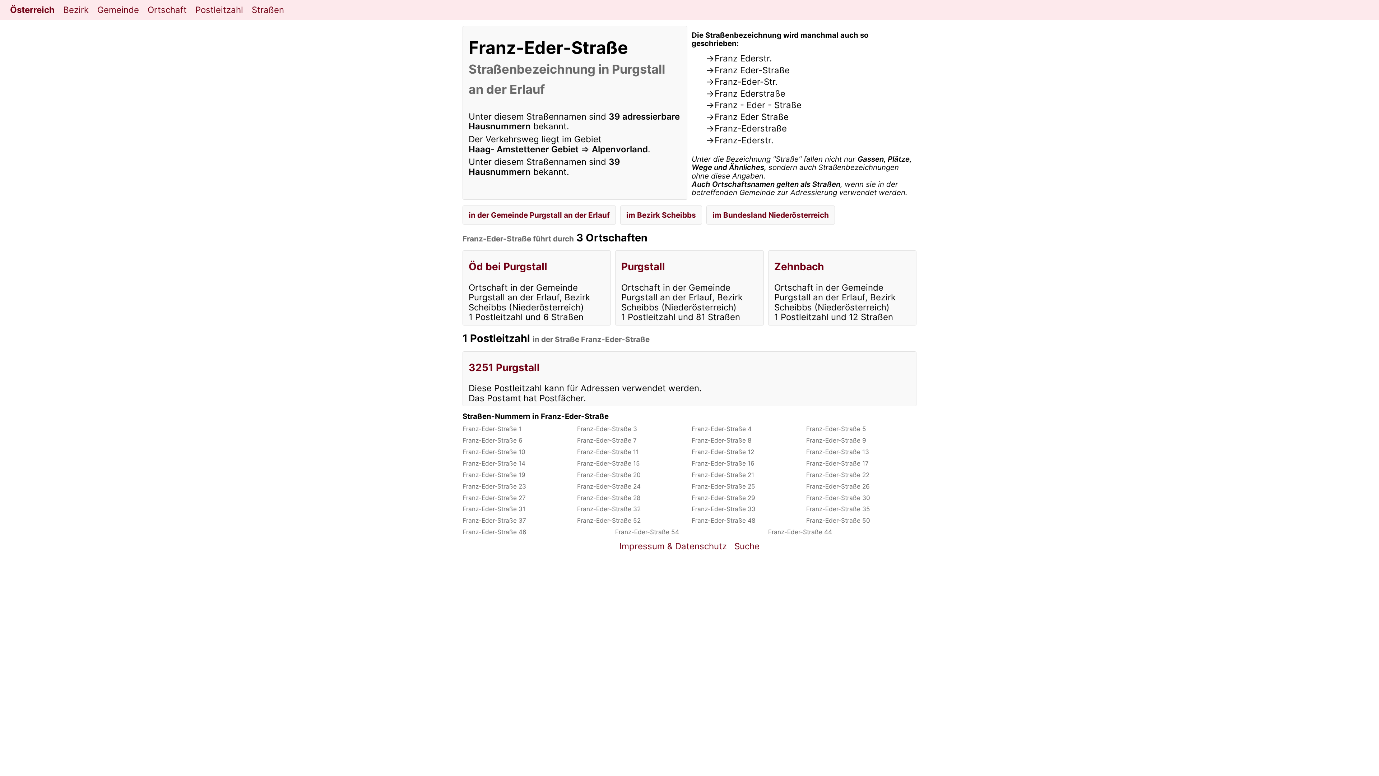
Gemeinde (118, 10)
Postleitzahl (219, 10)
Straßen (268, 10)
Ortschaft (167, 10)
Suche (747, 546)
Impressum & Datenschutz (673, 546)
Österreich (32, 10)
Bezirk (76, 10)
